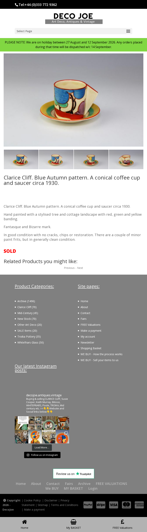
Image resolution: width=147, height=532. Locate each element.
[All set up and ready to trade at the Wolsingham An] (21, 436)
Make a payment (91, 330)
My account (88, 336)
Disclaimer (50, 500)
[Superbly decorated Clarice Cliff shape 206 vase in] (62, 423)
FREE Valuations (90, 324)
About (84, 307)
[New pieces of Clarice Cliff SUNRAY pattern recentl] (35, 436)
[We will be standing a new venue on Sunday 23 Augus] (21, 423)
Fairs (84, 319)
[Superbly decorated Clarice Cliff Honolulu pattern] (49, 423)
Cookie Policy (32, 500)
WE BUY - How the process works (101, 354)
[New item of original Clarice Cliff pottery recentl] (62, 436)
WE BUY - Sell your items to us (99, 360)
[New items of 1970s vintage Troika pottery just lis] (35, 423)
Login (92, 488)
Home (84, 301)
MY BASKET (73, 488)
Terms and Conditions (64, 505)
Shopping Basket (91, 348)
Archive (84, 483)
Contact (85, 313)
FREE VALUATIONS (111, 483)
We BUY (52, 488)
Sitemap (43, 505)
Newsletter (87, 342)
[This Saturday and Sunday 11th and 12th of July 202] (49, 436)
